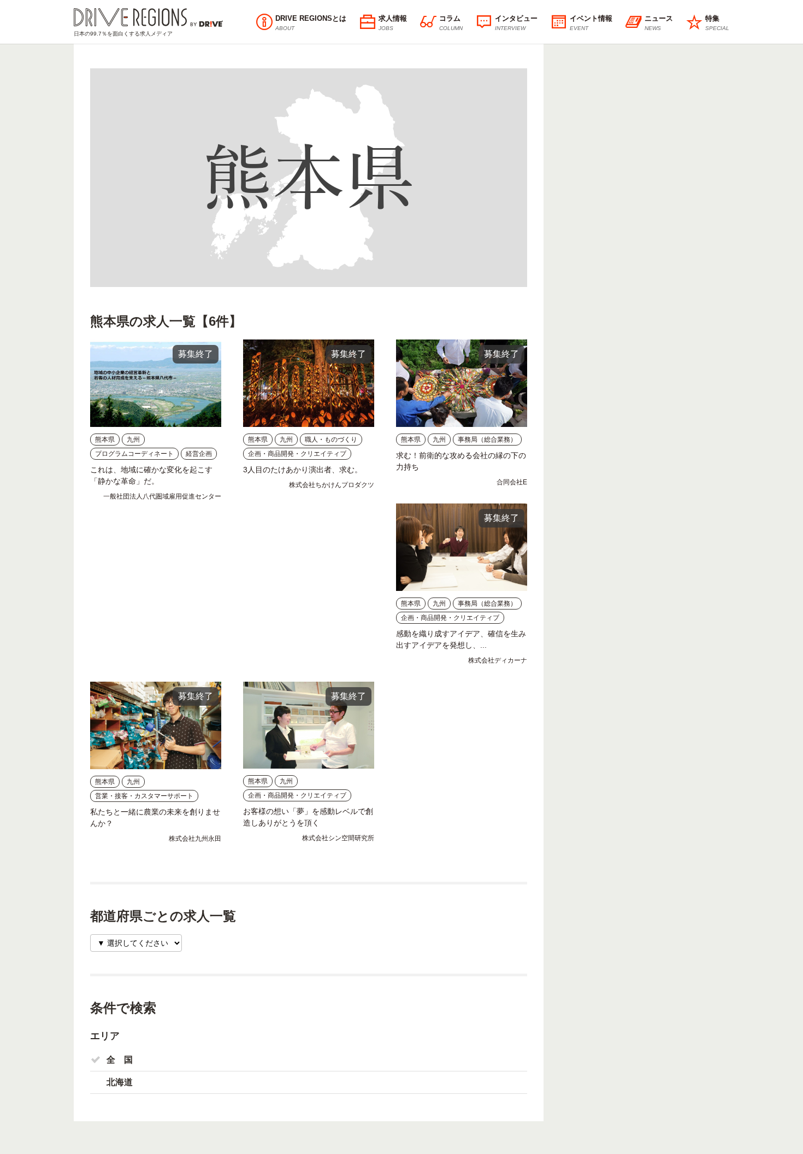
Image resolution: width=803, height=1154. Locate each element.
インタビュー (516, 22)
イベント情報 (591, 22)
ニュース (659, 22)
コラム (451, 22)
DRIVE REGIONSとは (310, 22)
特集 (717, 22)
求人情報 (393, 22)
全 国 (120, 1059)
